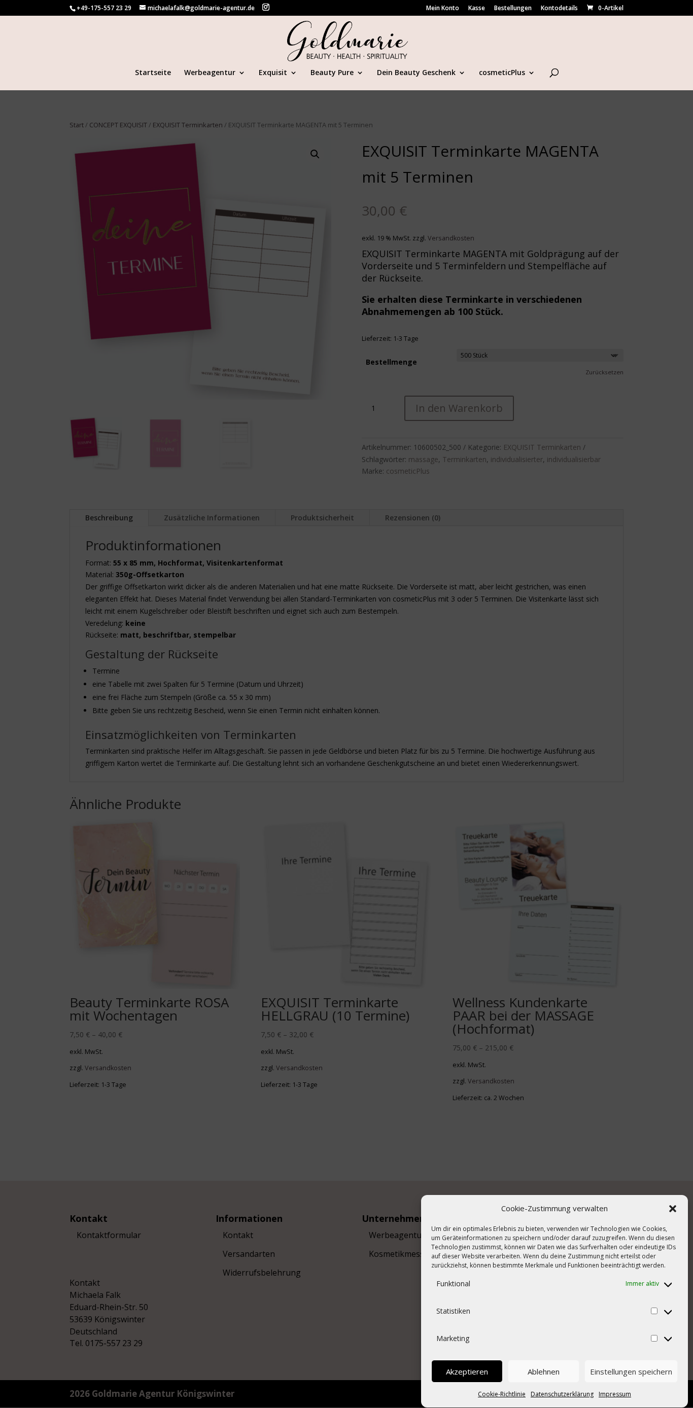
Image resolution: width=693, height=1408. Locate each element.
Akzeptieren (467, 1371)
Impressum (615, 1394)
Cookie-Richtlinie (502, 1394)
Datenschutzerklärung (562, 1394)
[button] (673, 1209)
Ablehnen (544, 1371)
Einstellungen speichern (631, 1371)
